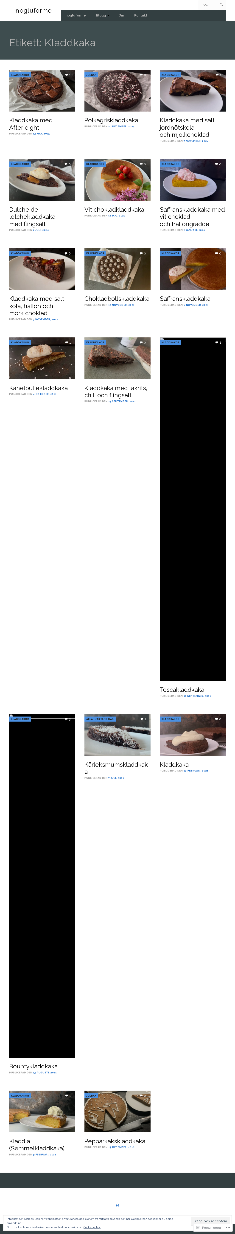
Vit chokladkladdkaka (114, 209)
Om (121, 15)
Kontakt (140, 15)
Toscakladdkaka (182, 689)
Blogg (101, 15)
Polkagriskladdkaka (111, 120)
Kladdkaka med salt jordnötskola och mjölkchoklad (187, 127)
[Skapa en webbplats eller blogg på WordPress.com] (117, 1206)
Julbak (91, 75)
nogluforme (34, 10)
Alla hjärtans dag (100, 719)
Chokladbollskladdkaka (116, 298)
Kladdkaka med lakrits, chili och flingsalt (115, 391)
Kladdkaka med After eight (31, 124)
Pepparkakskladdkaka (114, 1141)
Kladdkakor (20, 75)
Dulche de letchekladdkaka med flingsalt (32, 216)
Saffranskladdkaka (185, 298)
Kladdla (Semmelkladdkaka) (36, 1145)
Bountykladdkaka (33, 1066)
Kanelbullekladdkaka (38, 387)
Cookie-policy (92, 1227)
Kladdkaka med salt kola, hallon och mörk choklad (36, 306)
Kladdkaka (174, 764)
